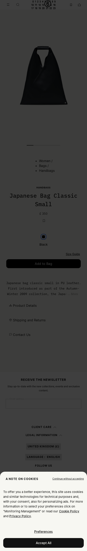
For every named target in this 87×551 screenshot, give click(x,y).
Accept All (43, 543)
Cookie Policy (69, 511)
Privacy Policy (20, 516)
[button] (68, 479)
